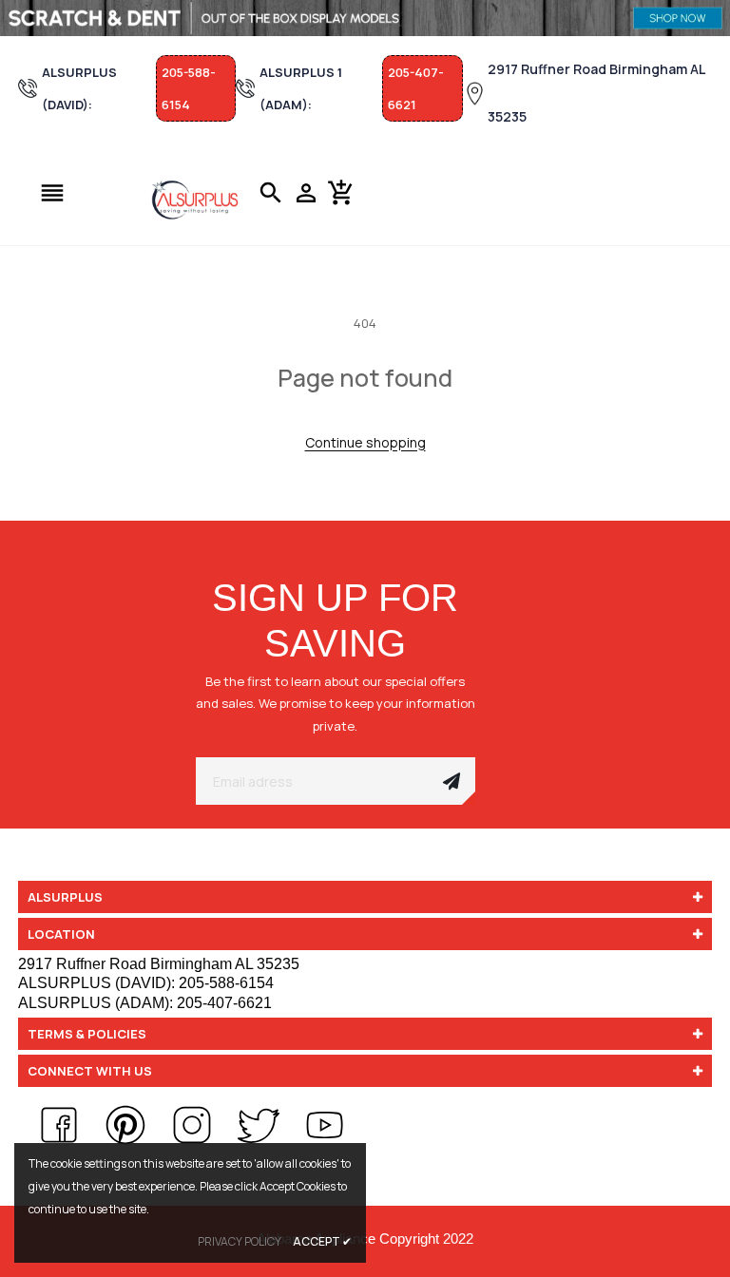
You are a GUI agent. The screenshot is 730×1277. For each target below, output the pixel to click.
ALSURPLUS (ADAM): (145, 1003)
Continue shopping (365, 442)
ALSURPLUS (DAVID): (146, 983)
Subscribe (451, 781)
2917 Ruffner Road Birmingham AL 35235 (596, 92)
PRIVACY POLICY (239, 1241)
